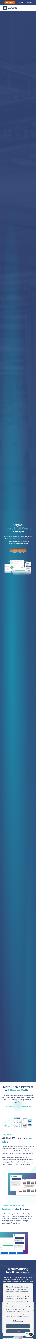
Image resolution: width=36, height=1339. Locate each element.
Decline (18, 1331)
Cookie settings (18, 1321)
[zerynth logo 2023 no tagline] (10, 7)
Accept (18, 1326)
